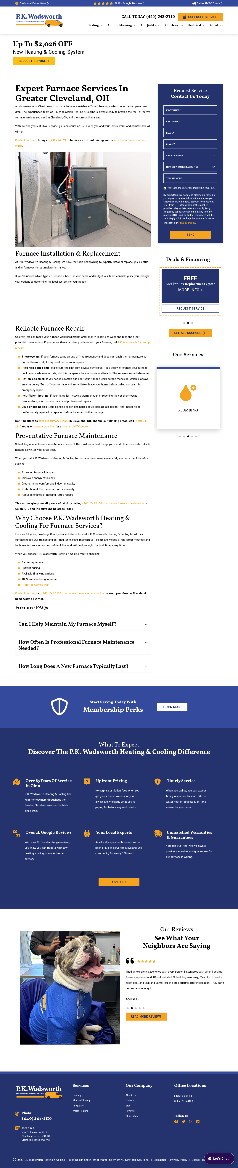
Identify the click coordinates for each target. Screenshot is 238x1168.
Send (190, 235)
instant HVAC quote (76, 427)
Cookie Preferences (204, 1160)
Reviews (130, 1111)
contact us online (43, 427)
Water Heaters (80, 1111)
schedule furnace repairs (54, 421)
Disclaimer (160, 1160)
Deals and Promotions (33, 3)
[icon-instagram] (191, 1122)
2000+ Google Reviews (128, 3)
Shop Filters (132, 1116)
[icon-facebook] (176, 1122)
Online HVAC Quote (208, 3)
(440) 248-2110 (160, 17)
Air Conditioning (81, 1100)
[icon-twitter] (184, 1122)
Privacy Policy (186, 223)
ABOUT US (119, 882)
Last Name (173, 121)
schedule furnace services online (84, 593)
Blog (128, 1105)
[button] (184, 323)
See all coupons (187, 333)
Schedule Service (202, 17)
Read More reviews (146, 1016)
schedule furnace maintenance (125, 503)
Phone (170, 144)
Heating (77, 1095)
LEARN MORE (172, 707)
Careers (130, 1100)
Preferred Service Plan (35, 585)
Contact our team (26, 140)
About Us (131, 1095)
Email (170, 133)
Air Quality (78, 1105)
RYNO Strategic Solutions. (132, 1160)
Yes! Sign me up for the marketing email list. (191, 187)
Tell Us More (174, 178)
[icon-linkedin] (198, 1122)
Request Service (32, 61)
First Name (173, 110)
